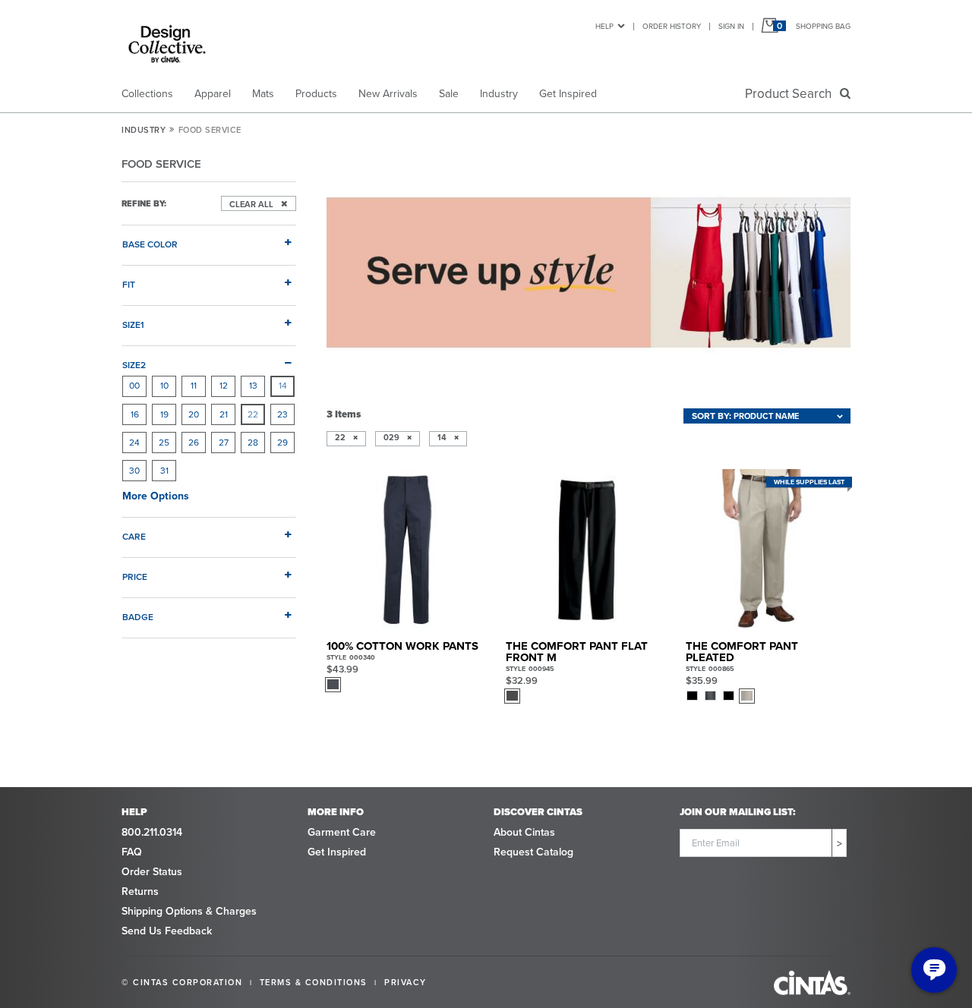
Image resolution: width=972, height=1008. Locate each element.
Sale (449, 94)
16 (135, 414)
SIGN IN (731, 26)
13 (253, 385)
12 (223, 385)
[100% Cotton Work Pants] (407, 550)
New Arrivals (388, 94)
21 (223, 414)
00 (134, 385)
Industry (499, 94)
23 (282, 414)
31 (164, 470)
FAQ (132, 852)
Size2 (134, 364)
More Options (155, 496)
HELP (604, 26)
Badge (137, 616)
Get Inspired (568, 94)
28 (253, 442)
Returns (140, 891)
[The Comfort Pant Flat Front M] (586, 550)
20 (193, 414)
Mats (263, 94)
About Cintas (524, 832)
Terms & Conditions (314, 982)
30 (134, 470)
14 (283, 385)
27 (224, 442)
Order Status (152, 872)
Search (791, 93)
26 (193, 442)
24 (134, 442)
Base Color (150, 244)
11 (194, 385)
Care (134, 536)
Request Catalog (533, 852)
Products (316, 94)
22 (253, 414)
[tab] (208, 238)
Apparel (212, 94)
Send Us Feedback (167, 931)
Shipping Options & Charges (189, 911)
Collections (147, 94)
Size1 (133, 324)
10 (164, 385)
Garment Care (342, 832)
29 (282, 442)
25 (164, 442)
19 (164, 414)
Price (134, 576)
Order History (671, 26)
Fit (128, 284)
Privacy (405, 982)
